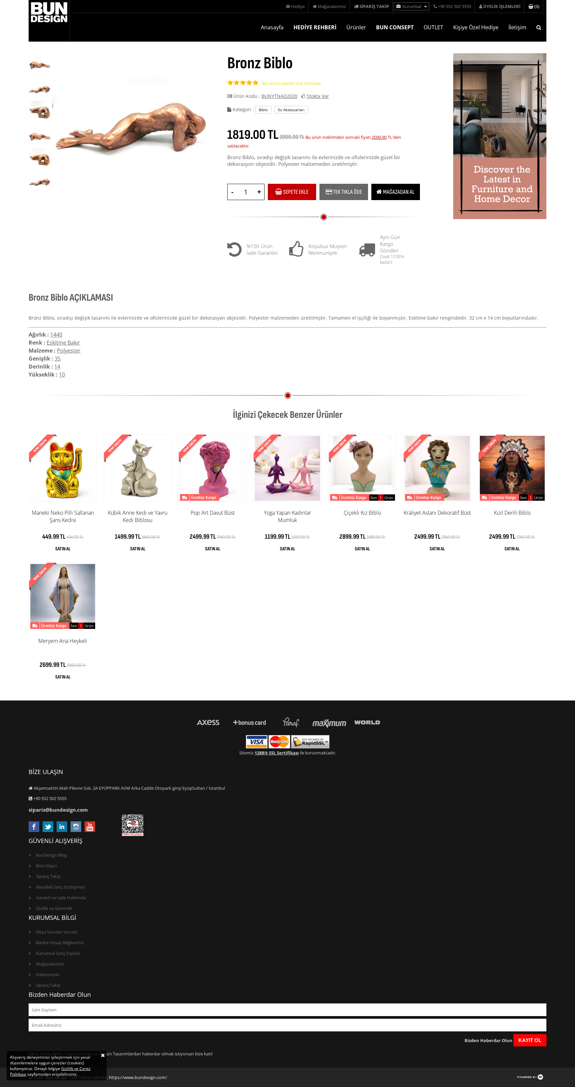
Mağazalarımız (331, 6)
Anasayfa (272, 27)
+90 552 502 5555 (454, 6)
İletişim (517, 27)
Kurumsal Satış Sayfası (58, 953)
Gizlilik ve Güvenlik (54, 908)
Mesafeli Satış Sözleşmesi (60, 887)
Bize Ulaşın (46, 866)
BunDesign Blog (51, 855)
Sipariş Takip (48, 876)
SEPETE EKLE (295, 191)
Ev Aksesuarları (291, 109)
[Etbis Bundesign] (132, 834)
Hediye (297, 6)
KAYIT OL (529, 1040)
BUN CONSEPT (395, 27)
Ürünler (356, 27)
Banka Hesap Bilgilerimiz (60, 943)
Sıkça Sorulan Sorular (57, 932)
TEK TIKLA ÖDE (347, 191)
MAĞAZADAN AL (398, 191)
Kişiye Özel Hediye (475, 27)
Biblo (263, 109)
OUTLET (433, 27)
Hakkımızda (47, 974)
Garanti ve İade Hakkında (61, 898)
